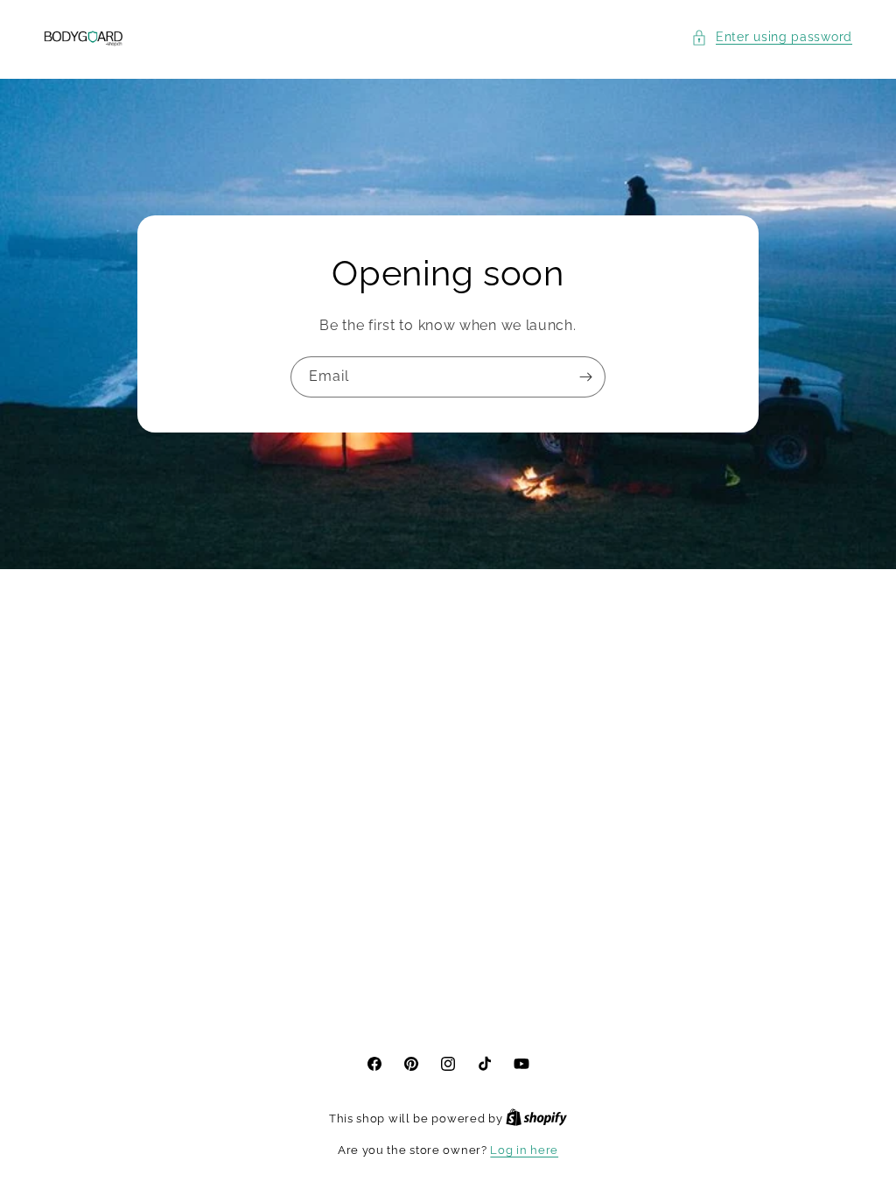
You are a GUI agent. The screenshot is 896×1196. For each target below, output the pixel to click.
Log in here (524, 1150)
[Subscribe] (585, 376)
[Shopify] (536, 1118)
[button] (771, 37)
